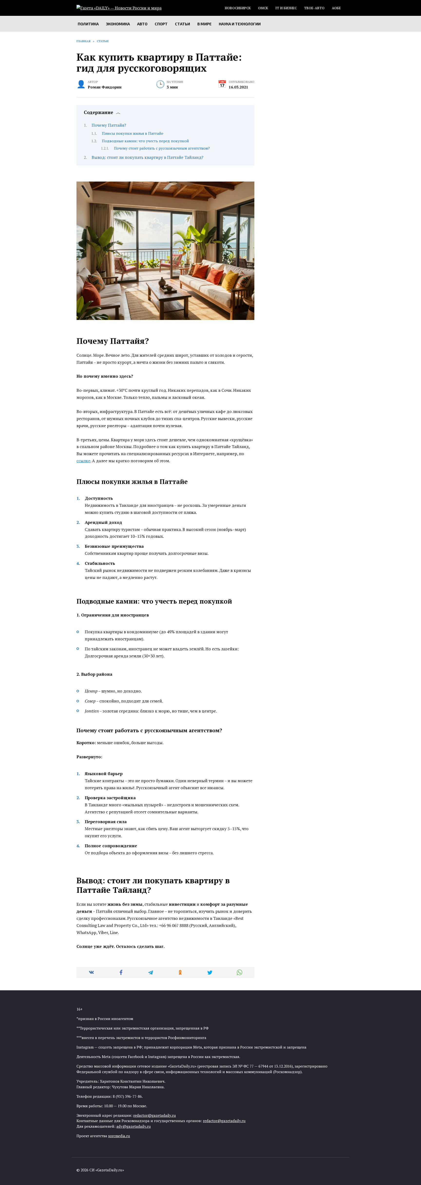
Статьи (182, 23)
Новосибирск (238, 8)
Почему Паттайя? (109, 125)
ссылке (83, 460)
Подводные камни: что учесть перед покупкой (145, 140)
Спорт (161, 23)
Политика (88, 23)
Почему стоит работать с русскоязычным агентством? (162, 148)
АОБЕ (336, 8)
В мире (204, 23)
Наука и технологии (240, 23)
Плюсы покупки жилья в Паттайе (132, 133)
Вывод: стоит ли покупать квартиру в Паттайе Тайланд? (147, 157)
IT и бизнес (286, 8)
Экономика (118, 23)
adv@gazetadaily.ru (133, 1126)
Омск (263, 8)
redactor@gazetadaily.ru (154, 1115)
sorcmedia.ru (119, 1135)
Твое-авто (314, 8)
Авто (142, 23)
